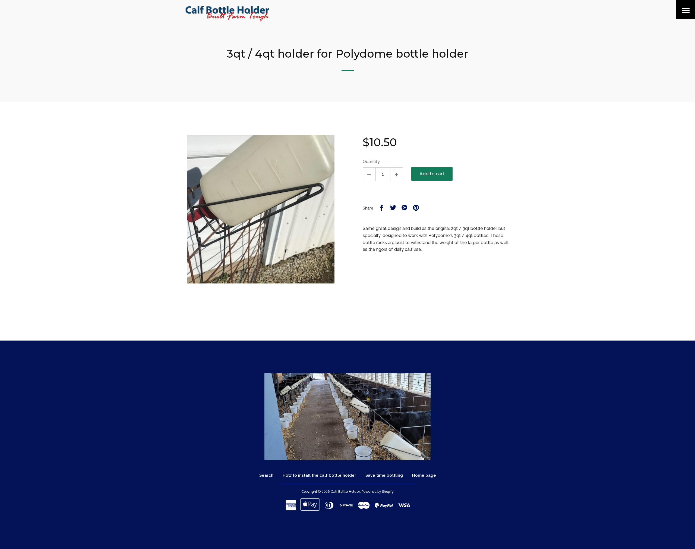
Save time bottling (384, 475)
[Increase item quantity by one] (396, 174)
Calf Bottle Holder (345, 491)
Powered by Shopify (378, 491)
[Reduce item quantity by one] (369, 174)
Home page (424, 475)
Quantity (371, 161)
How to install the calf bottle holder (319, 475)
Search (266, 475)
